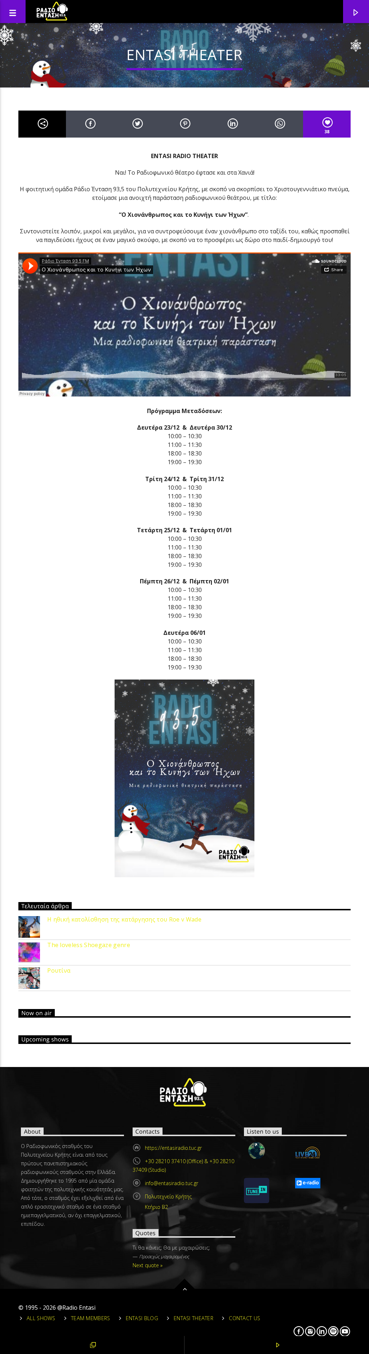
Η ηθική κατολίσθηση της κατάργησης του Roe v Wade (124, 919)
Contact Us (244, 1318)
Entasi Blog (142, 1318)
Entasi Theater (193, 1318)
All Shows (41, 1318)
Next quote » (148, 1265)
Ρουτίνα (58, 970)
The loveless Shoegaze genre (88, 945)
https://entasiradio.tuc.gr (173, 1147)
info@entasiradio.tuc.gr (171, 1183)
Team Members (90, 1318)
